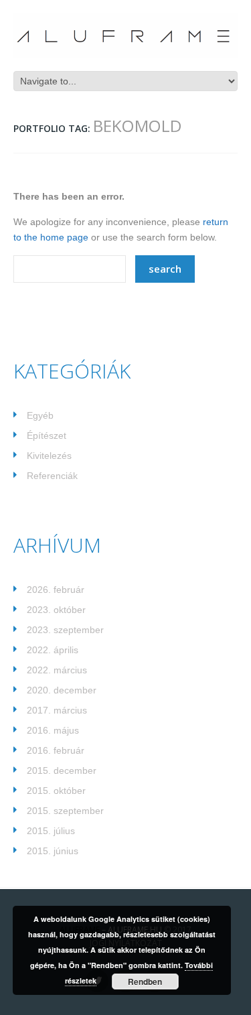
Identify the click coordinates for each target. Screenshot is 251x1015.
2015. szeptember (65, 810)
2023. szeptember (65, 629)
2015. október (56, 790)
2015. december (61, 770)
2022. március (57, 670)
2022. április (52, 650)
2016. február (55, 750)
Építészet (46, 435)
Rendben (145, 981)
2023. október (56, 609)
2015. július (51, 830)
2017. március (57, 710)
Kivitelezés (49, 455)
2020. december (61, 690)
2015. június (52, 850)
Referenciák (52, 475)
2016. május (53, 730)
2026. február (55, 589)
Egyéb (40, 415)
